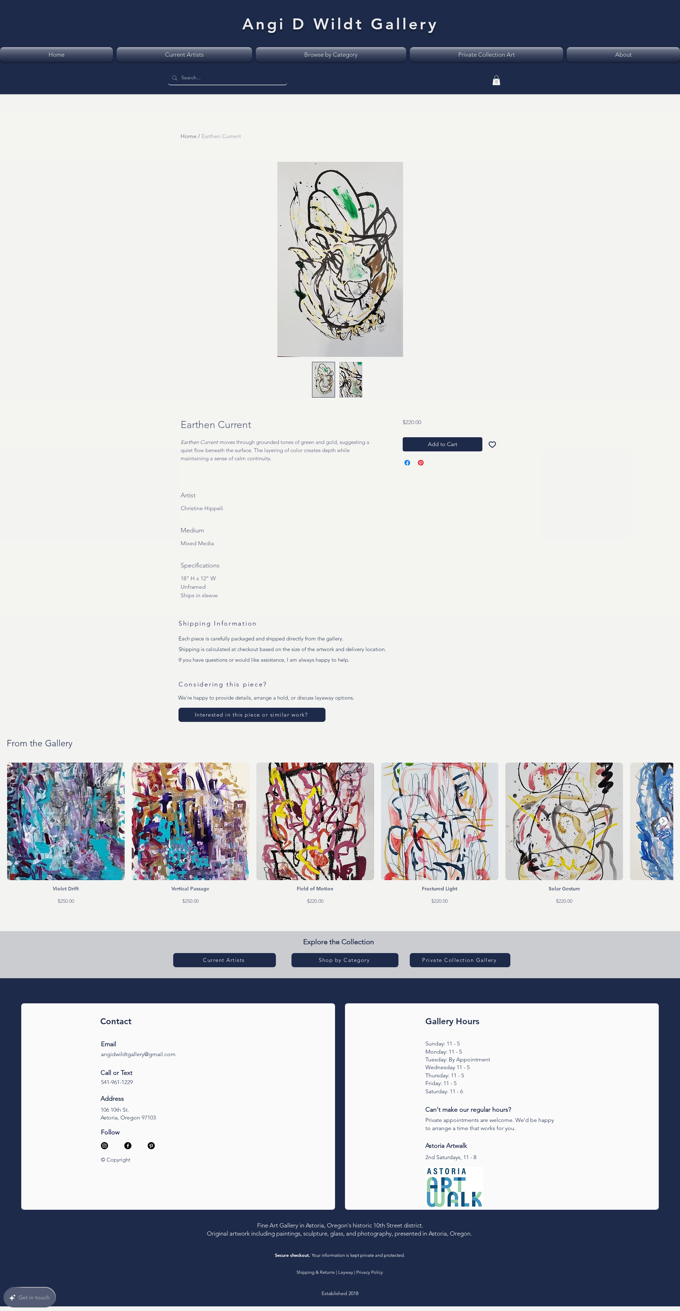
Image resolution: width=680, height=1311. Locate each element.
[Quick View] (66, 821)
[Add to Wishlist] (492, 444)
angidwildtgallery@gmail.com (138, 1054)
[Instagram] (104, 1145)
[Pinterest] (151, 1145)
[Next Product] (663, 821)
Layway (345, 1272)
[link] (496, 80)
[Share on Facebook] (407, 462)
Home (189, 136)
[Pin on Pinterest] (420, 462)
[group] (340, 833)
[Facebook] (127, 1145)
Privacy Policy (369, 1272)
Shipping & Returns (315, 1272)
